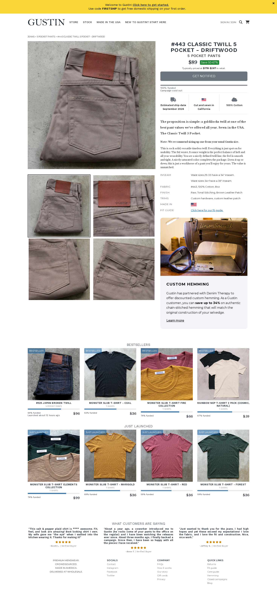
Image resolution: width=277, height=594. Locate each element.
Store (73, 22)
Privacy (161, 579)
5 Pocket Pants (46, 36)
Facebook (112, 571)
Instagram (112, 567)
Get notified (204, 76)
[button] (91, 105)
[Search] (241, 22)
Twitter (111, 575)
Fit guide (212, 567)
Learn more (175, 320)
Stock (87, 22)
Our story (162, 571)
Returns (211, 564)
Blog (209, 583)
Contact (111, 564)
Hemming (213, 575)
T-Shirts (110, 406)
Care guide (213, 571)
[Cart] (247, 22)
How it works (164, 567)
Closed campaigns (217, 579)
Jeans (31, 36)
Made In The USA (108, 22)
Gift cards (162, 575)
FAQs (160, 564)
